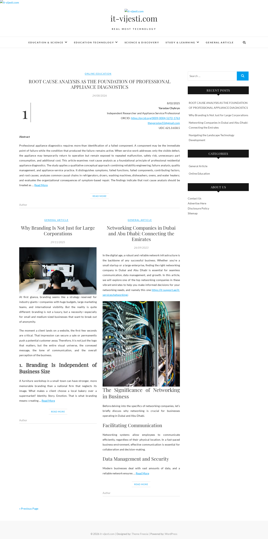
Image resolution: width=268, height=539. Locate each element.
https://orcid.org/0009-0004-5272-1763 (155, 118)
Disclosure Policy (198, 208)
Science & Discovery (142, 42)
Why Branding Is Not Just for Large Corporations (58, 230)
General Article (220, 42)
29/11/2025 (58, 242)
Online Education (98, 73)
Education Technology (94, 42)
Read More (41, 185)
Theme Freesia (140, 533)
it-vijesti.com (134, 18)
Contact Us (194, 198)
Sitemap (193, 213)
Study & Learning (180, 42)
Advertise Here (197, 203)
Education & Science (46, 42)
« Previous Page (28, 508)
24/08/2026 (99, 95)
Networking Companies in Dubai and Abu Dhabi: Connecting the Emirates (141, 233)
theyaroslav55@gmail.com (164, 123)
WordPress (171, 533)
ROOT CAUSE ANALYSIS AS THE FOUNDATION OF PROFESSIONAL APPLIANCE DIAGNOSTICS (99, 84)
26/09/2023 (141, 247)
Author (23, 204)
